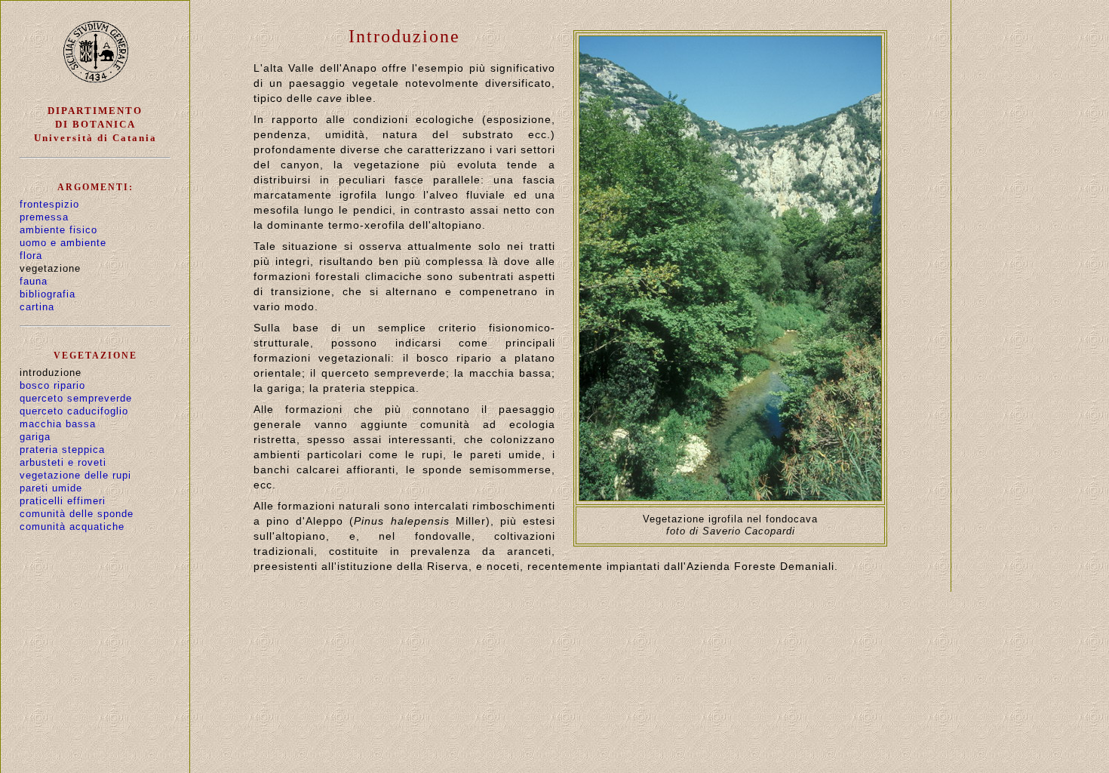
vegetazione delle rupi (75, 475)
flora (31, 255)
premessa (44, 217)
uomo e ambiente (63, 242)
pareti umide (51, 488)
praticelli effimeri (63, 501)
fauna (34, 281)
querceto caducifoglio (74, 411)
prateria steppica (62, 449)
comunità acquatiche (72, 526)
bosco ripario (52, 385)
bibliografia (47, 294)
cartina (37, 307)
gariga (35, 436)
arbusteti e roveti (63, 462)
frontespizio (49, 204)
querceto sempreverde (76, 398)
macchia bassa (58, 424)
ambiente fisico (58, 230)
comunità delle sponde (77, 513)
